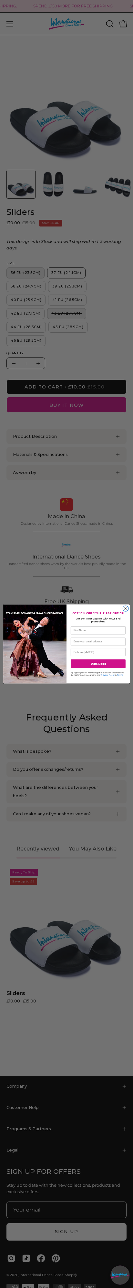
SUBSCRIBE (98, 663)
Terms (120, 675)
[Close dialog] (125, 609)
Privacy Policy (108, 675)
